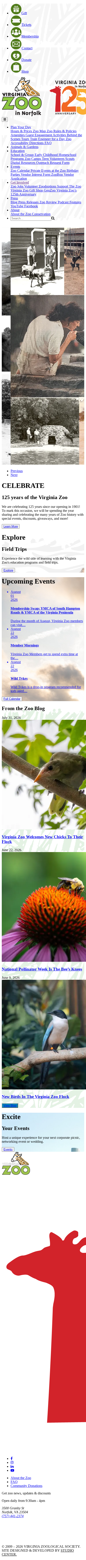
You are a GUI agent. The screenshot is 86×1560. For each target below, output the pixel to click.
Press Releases (28, 202)
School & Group (23, 155)
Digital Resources (23, 163)
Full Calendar (12, 698)
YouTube (17, 206)
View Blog (10, 1105)
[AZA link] (15, 1539)
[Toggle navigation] (5, 119)
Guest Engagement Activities (46, 135)
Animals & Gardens (24, 147)
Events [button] (15, 166)
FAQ (48, 143)
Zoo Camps (33, 159)
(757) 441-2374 (13, 1516)
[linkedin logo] (12, 1466)
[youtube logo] (12, 1470)
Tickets (26, 25)
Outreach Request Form (52, 163)
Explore (8, 570)
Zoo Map (40, 131)
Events (8, 1149)
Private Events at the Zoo (49, 170)
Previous (17, 471)
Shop (25, 71)
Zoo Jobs (17, 186)
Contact (27, 48)
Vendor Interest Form (36, 174)
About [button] (15, 210)
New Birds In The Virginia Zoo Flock (35, 1096)
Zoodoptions (48, 186)
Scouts (70, 159)
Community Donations (26, 1486)
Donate (26, 60)
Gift (24, 13)
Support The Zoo (69, 186)
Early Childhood (47, 155)
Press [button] (14, 198)
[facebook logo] (12, 1458)
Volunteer (31, 186)
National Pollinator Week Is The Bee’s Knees (42, 969)
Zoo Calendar (21, 170)
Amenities (18, 135)
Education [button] (18, 151)
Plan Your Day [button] (21, 127)
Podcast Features (69, 202)
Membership (30, 36)
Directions (37, 143)
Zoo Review (48, 202)
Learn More (11, 526)
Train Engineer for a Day (48, 139)
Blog (14, 202)
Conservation (41, 214)
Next (14, 475)
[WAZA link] (16, 1528)
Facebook (31, 206)
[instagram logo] (12, 1462)
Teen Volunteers (53, 159)
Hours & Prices (22, 131)
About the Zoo (21, 214)
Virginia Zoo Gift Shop (27, 190)
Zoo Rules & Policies (62, 131)
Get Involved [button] (20, 182)
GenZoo (50, 190)
